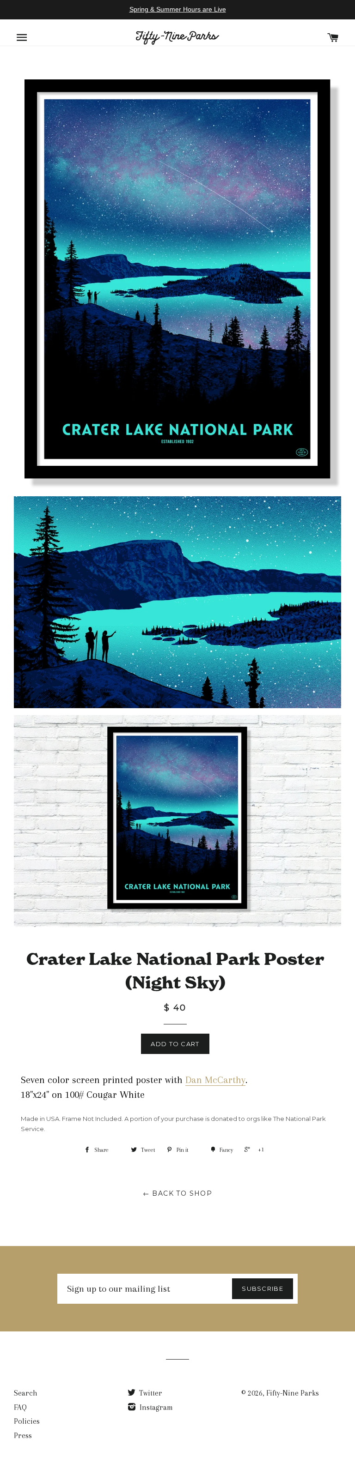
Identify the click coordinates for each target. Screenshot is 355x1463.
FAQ (20, 1407)
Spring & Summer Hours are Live (177, 9)
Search (25, 1393)
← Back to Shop (178, 1193)
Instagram (155, 1407)
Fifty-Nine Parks (292, 1393)
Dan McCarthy (215, 1079)
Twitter (149, 1393)
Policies (27, 1421)
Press (23, 1435)
